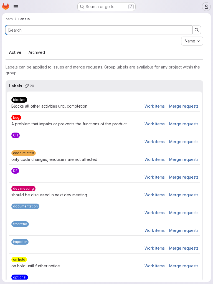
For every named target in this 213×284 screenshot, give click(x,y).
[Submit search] (196, 30)
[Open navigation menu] (15, 6)
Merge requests (184, 106)
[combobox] (192, 41)
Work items (154, 106)
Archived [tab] (37, 52)
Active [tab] (15, 52)
